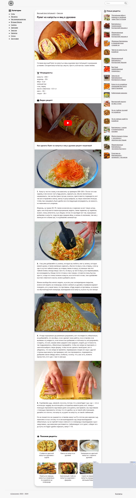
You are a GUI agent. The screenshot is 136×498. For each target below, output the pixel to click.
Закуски (14, 30)
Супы (13, 14)
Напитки (14, 33)
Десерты (14, 17)
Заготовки (15, 39)
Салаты (14, 25)
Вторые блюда (16, 22)
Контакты (118, 494)
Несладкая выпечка (18, 19)
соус (50, 403)
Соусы (13, 36)
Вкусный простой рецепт (46, 13)
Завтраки (14, 28)
